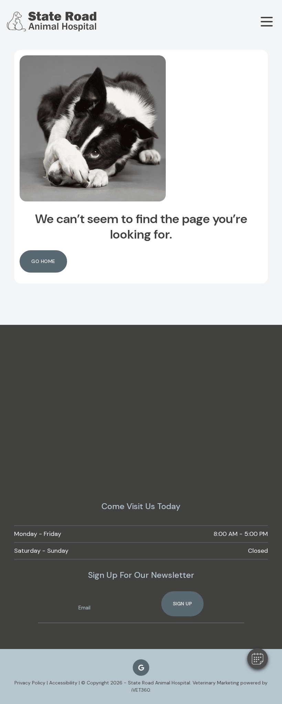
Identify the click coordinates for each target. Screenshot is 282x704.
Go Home (43, 261)
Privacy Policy (29, 683)
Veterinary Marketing (216, 683)
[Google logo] (141, 667)
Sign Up (182, 604)
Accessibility (63, 683)
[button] (257, 658)
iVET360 (140, 690)
